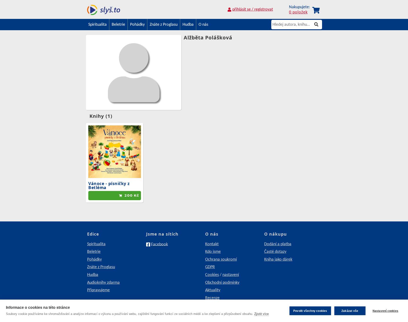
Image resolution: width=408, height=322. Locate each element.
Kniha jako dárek (278, 260)
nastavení (230, 275)
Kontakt (212, 244)
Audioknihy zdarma (103, 283)
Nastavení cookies (385, 311)
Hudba (188, 25)
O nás (203, 25)
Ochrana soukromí (221, 260)
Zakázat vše (349, 311)
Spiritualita (97, 25)
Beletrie (118, 25)
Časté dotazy (275, 252)
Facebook (159, 244)
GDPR (210, 267)
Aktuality (212, 290)
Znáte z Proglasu (164, 25)
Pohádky (137, 25)
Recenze (212, 298)
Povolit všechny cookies (310, 311)
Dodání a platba (277, 244)
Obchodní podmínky (222, 283)
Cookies (212, 275)
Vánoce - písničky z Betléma (109, 186)
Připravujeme (98, 290)
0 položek (298, 12)
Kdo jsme (213, 252)
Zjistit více (261, 314)
